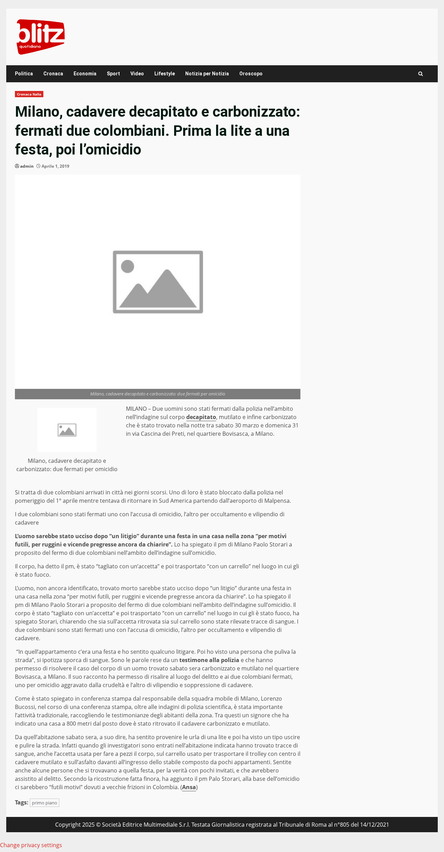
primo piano (44, 803)
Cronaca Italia (29, 94)
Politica (24, 73)
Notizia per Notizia (207, 73)
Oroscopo (251, 73)
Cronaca (53, 73)
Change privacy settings (31, 845)
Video (137, 73)
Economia (85, 73)
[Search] (420, 74)
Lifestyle (164, 73)
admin (27, 166)
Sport (113, 73)
